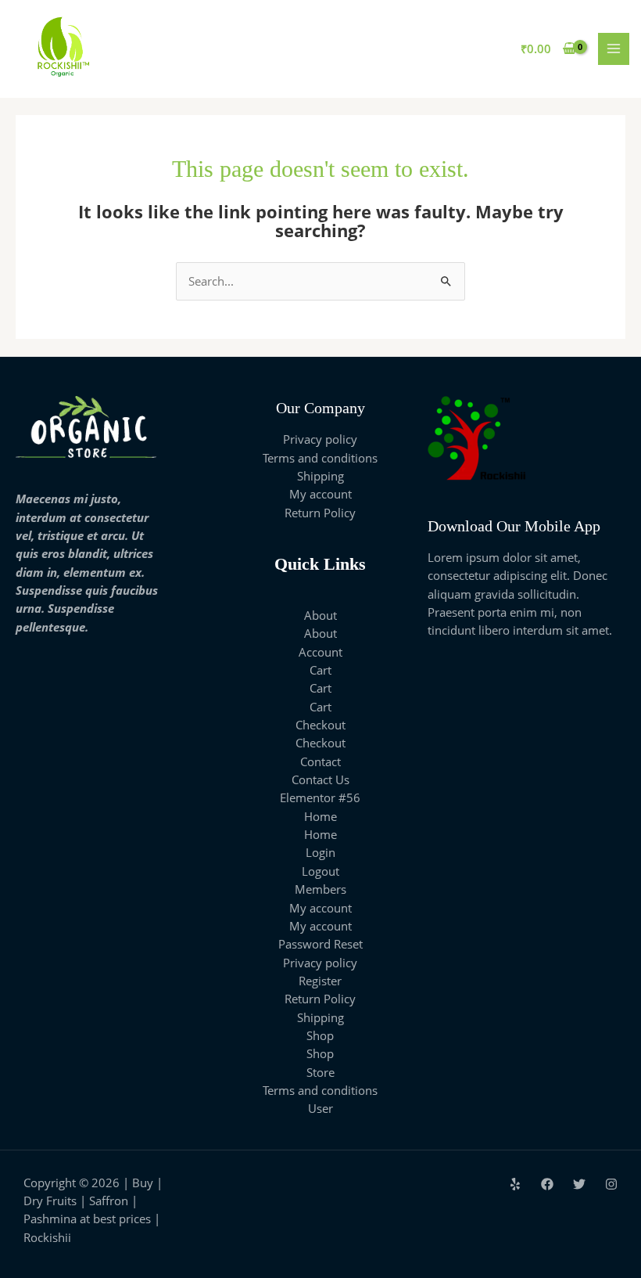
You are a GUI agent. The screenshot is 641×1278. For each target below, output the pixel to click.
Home (320, 816)
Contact (320, 761)
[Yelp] (515, 1184)
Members (320, 889)
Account (320, 652)
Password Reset (320, 944)
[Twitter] (579, 1184)
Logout (320, 871)
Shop (320, 1035)
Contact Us (320, 779)
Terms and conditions (320, 458)
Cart (320, 670)
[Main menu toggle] (613, 48)
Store (320, 1072)
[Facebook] (547, 1184)
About (320, 615)
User (320, 1108)
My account (320, 494)
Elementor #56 (320, 797)
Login (320, 852)
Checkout (320, 725)
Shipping (320, 476)
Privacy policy (320, 439)
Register (320, 980)
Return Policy (320, 512)
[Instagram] (611, 1184)
